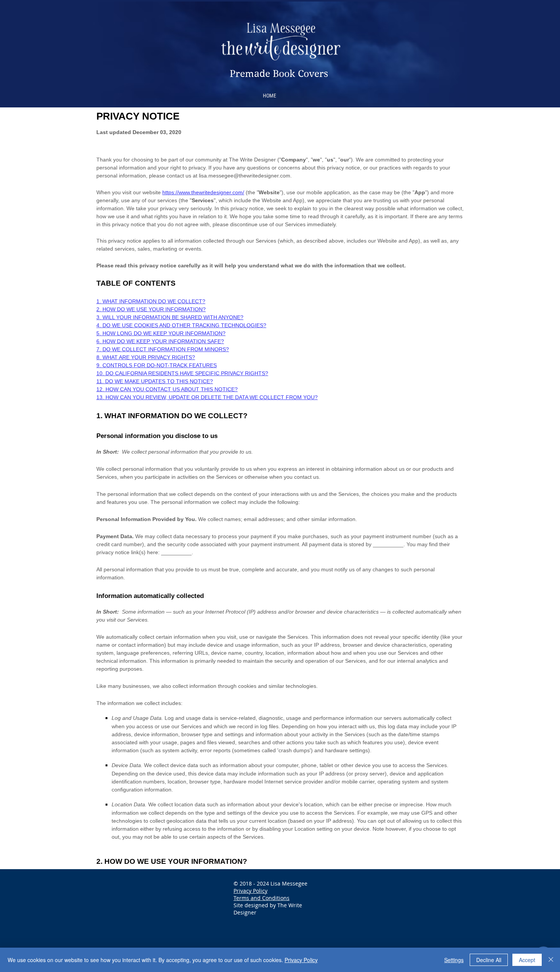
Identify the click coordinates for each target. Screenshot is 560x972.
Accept (527, 960)
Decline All (488, 960)
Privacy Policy (250, 890)
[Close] (550, 960)
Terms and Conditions (262, 898)
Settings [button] (454, 960)
